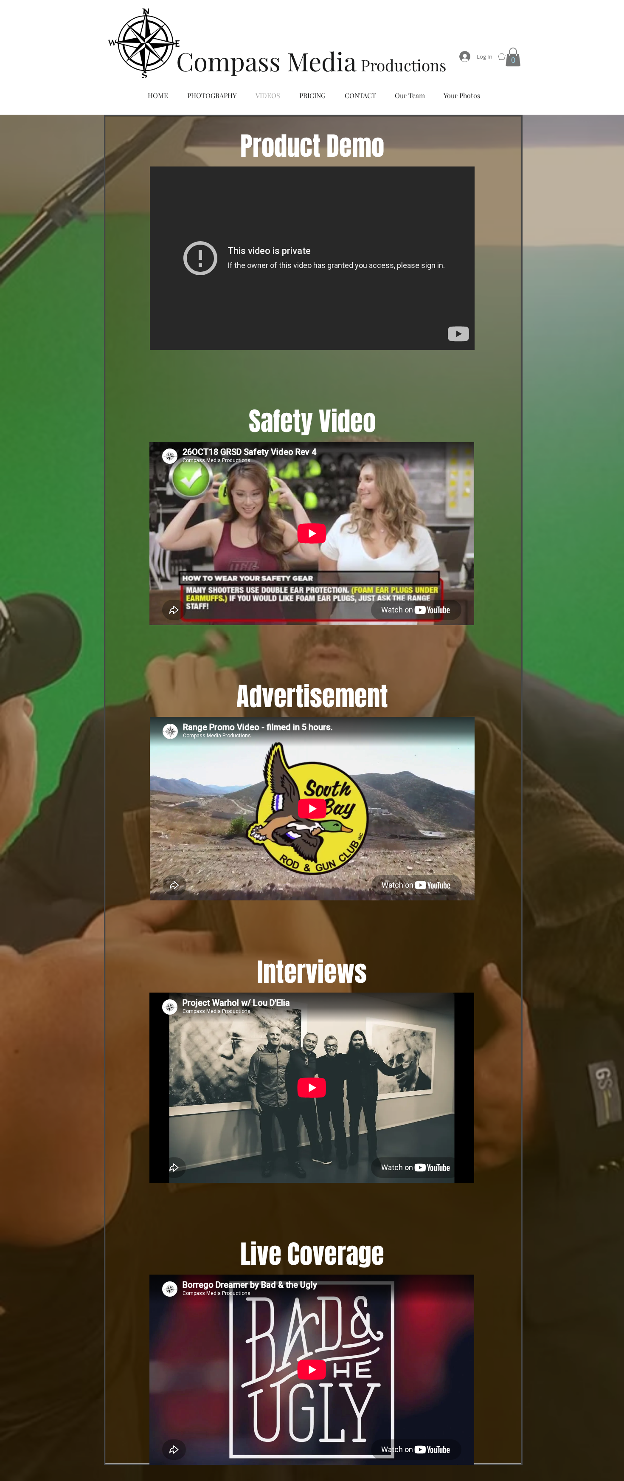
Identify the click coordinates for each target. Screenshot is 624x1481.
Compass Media (266, 61)
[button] (513, 57)
